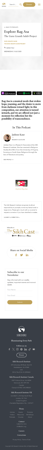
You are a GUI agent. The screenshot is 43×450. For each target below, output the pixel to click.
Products (30, 412)
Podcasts (12, 417)
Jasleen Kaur (10, 48)
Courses (20, 417)
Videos (12, 415)
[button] (39, 4)
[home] (4, 4)
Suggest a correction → (12, 217)
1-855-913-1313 (21, 424)
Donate (29, 4)
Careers (21, 431)
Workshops (30, 415)
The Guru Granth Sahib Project (14, 44)
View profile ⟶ (8, 159)
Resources (20, 415)
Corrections (21, 435)
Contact (21, 422)
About (30, 417)
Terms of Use (26, 440)
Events (21, 412)
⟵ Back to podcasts (11, 27)
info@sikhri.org (21, 426)
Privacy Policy (17, 440)
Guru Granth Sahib (10, 41)
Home (21, 409)
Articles (12, 412)
